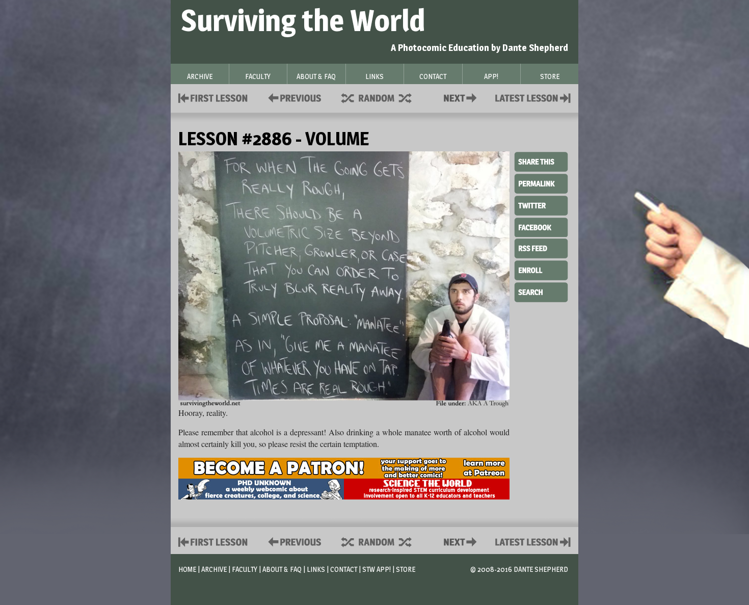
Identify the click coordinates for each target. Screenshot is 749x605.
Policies (293, 97)
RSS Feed (541, 247)
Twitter (541, 205)
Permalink (541, 183)
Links (316, 569)
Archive (214, 569)
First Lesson (213, 97)
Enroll (541, 269)
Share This (541, 162)
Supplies (383, 97)
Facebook (541, 226)
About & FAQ (282, 569)
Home (187, 569)
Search (541, 291)
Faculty (244, 569)
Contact (462, 97)
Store (405, 569)
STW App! (376, 569)
